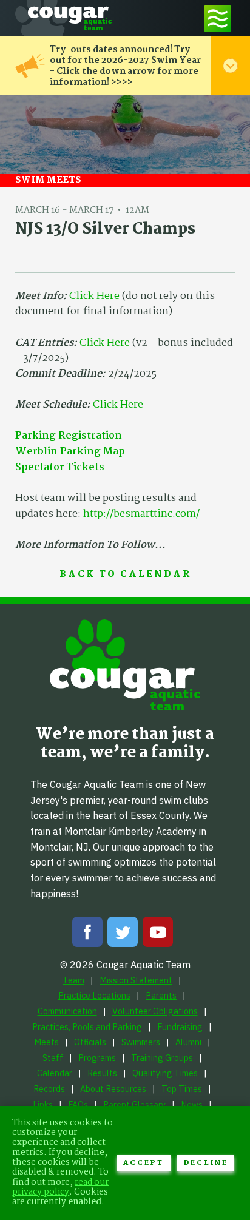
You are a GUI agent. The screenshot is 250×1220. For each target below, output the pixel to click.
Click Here (94, 296)
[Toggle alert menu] (230, 65)
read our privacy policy (60, 1187)
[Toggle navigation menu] (217, 18)
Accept (143, 1163)
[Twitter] (122, 934)
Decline (206, 1163)
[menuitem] (73, 980)
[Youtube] (158, 934)
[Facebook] (87, 934)
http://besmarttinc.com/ (141, 514)
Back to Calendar (125, 575)
